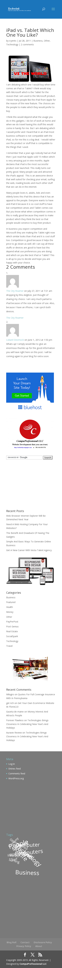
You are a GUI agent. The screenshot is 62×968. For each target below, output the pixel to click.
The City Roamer (15, 290)
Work (13, 854)
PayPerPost (12, 621)
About (38, 946)
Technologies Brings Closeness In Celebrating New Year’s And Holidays (27, 724)
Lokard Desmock (15, 339)
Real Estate (12, 631)
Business (38, 40)
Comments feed (16, 773)
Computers (28, 852)
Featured (10, 602)
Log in (11, 763)
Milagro (10, 694)
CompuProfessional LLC (33, 963)
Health (9, 607)
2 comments (27, 44)
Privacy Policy (23, 946)
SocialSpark (12, 636)
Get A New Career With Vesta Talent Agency (29, 550)
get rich (10, 703)
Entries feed (14, 768)
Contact (25, 942)
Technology (12, 44)
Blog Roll (11, 942)
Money (9, 611)
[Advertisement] (26, 484)
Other (47, 40)
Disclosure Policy (43, 942)
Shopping (24, 854)
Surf (14, 859)
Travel (9, 645)
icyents (12, 40)
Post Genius (12, 626)
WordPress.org (16, 778)
